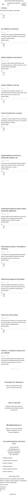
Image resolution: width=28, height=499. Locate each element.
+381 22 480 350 (8, 1)
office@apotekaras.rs (18, 1)
